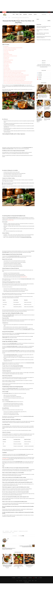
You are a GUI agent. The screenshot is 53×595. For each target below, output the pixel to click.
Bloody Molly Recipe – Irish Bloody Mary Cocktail (39, 108)
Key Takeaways (6, 46)
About (17, 580)
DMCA (32, 580)
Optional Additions (6, 53)
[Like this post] (19, 535)
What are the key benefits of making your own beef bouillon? (12, 72)
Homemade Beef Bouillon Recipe (7, 532)
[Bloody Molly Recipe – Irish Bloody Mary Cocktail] (40, 103)
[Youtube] (49, 12)
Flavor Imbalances (6, 65)
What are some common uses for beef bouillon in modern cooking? (13, 73)
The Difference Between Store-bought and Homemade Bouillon (13, 47)
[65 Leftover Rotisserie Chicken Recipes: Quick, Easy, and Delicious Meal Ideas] (18, 559)
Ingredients (25, 14)
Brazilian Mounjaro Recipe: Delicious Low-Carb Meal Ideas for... (7, 566)
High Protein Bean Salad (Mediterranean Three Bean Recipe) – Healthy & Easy (42, 95)
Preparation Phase (6, 57)
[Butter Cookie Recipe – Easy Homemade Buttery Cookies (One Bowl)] (47, 103)
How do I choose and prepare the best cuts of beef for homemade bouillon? (15, 77)
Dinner (9, 17)
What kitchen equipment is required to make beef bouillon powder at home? (15, 76)
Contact (35, 580)
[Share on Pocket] (22, 535)
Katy (8, 538)
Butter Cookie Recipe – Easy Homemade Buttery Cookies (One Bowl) (47, 108)
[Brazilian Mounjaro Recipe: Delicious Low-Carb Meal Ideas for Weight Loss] (7, 559)
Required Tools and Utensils (8, 54)
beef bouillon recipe (5, 458)
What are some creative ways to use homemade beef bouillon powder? (14, 80)
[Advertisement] (25, 5)
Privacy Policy (20, 580)
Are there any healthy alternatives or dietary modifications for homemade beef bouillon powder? (18, 83)
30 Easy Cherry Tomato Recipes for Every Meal (44, 39)
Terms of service (25, 580)
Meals (20, 14)
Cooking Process (6, 58)
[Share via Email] (23, 535)
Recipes (17, 14)
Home (14, 14)
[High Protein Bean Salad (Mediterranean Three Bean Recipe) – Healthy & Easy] (44, 91)
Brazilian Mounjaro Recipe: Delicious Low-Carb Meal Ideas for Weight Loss (39, 119)
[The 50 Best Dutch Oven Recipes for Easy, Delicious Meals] (29, 559)
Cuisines (35, 14)
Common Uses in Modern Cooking (9, 50)
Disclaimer (29, 580)
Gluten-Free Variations (7, 69)
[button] (7, 12)
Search (38, 19)
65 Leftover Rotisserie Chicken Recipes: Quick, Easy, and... (18, 566)
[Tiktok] (50, 12)
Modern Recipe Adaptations (8, 62)
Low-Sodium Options (7, 68)
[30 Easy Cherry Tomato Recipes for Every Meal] (47, 114)
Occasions (30, 14)
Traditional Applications (7, 61)
